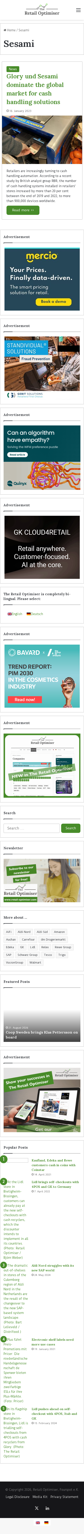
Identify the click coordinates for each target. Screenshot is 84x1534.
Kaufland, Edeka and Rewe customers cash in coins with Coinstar (53, 1165)
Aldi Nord (24, 932)
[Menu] (78, 12)
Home (11, 30)
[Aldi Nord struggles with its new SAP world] (16, 1298)
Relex (45, 947)
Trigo (62, 955)
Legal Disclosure (18, 1497)
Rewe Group (63, 947)
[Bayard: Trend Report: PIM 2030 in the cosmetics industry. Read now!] (42, 676)
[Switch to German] (46, 1522)
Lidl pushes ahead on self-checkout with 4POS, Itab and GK (54, 1413)
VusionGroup (14, 962)
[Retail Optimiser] (42, 10)
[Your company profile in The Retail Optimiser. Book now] (42, 766)
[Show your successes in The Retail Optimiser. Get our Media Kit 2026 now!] (42, 1100)
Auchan (11, 939)
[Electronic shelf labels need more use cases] (16, 1370)
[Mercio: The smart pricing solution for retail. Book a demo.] (42, 279)
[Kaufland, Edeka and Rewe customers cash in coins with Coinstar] (16, 1166)
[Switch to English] (38, 1522)
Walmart (35, 962)
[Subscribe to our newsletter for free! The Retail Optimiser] (42, 880)
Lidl (32, 947)
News (13, 69)
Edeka (10, 947)
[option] (42, 1017)
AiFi (8, 932)
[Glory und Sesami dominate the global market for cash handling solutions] (42, 140)
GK (22, 947)
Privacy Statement (64, 1497)
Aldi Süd (42, 932)
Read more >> (23, 210)
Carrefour (28, 939)
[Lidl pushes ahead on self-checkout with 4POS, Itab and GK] (16, 1433)
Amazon (59, 932)
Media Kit (40, 1497)
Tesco (48, 955)
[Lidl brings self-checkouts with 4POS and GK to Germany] (16, 1220)
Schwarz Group (28, 955)
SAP (8, 955)
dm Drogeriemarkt (53, 939)
